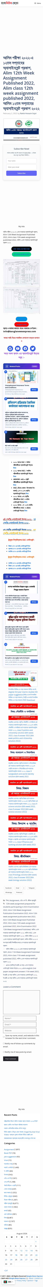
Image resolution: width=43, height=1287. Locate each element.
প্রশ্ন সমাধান (8, 1207)
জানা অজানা (7, 1192)
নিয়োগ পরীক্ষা (7, 1199)
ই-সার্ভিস (6, 1171)
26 (21, 1259)
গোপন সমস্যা (7, 1189)
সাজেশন (6, 1221)
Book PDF (8, 1153)
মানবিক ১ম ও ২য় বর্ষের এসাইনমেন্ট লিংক (19, 563)
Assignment (14, 900)
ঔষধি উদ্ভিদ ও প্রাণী (10, 1185)
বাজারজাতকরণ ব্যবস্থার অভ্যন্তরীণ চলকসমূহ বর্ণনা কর (19, 1138)
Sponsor (30, 1281)
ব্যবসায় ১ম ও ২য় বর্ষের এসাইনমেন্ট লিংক (19, 548)
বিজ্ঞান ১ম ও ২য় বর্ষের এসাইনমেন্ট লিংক (19, 546)
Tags (36, 1281)
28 (31, 1259)
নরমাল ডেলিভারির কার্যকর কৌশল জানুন (15, 1128)
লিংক (14, 468)
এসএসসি (6, 1182)
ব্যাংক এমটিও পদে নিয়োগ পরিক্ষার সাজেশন (16, 1124)
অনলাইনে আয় (8, 1164)
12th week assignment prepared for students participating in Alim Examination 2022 (21, 906)
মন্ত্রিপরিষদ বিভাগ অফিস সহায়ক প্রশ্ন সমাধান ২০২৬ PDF (21, 1121)
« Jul (6, 1270)
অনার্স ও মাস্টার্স (8, 1167)
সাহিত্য (6, 1225)
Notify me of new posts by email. (18, 1052)
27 (26, 1259)
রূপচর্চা (6, 1210)
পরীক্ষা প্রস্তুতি (32, 900)
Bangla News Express (35, 1276)
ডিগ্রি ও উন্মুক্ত (8, 1196)
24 (11, 1259)
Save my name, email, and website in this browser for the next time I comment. (22, 1036)
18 (16, 1255)
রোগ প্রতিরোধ (8, 1214)
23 (6, 1259)
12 (21, 1250)
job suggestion (10, 1156)
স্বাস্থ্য (6, 1228)
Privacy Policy (21, 1281)
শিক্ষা (7, 900)
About (31, 1278)
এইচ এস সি (23, 900)
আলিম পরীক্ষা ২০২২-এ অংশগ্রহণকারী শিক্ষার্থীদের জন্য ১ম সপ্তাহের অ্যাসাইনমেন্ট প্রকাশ (20, 942)
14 (31, 1250)
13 (26, 1250)
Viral (6, 1160)
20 (26, 1255)
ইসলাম (6, 1174)
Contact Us (38, 1278)
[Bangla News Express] (9, 3)
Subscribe (21, 173)
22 (36, 1255)
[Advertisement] (21, 29)
